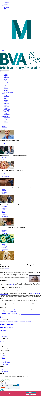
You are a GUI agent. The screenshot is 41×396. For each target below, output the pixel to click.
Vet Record (3, 143)
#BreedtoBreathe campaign (11, 309)
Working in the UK (4, 192)
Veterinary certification (6, 106)
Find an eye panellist (4, 246)
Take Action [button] (3, 86)
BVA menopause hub (6, 103)
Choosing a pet (4, 363)
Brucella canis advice (6, 107)
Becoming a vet (5, 95)
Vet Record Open (6, 82)
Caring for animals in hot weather (6, 362)
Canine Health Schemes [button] (5, 116)
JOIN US (3, 50)
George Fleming (6, 6)
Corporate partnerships (6, 2)
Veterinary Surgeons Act (7, 109)
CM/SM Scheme (6, 120)
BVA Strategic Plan (6, 4)
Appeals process (6, 122)
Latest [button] (2, 83)
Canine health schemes (5, 364)
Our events (3, 358)
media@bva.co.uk (4, 336)
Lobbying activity (6, 90)
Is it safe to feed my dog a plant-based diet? (7, 324)
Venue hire (3, 368)
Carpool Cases (5, 98)
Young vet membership (6, 77)
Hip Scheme (3, 244)
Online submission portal (5, 249)
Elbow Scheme (5, 118)
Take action (5, 87)
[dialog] (20, 393)
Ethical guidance (6, 100)
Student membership (4, 127)
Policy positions (6, 88)
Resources (3, 232)
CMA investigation (6, 108)
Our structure (5, 1)
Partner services (5, 75)
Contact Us (3, 9)
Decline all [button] (31, 394)
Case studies (5, 113)
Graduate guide (5, 101)
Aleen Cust (5, 8)
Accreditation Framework (7, 114)
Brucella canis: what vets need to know (6, 327)
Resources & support (6, 99)
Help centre (5, 123)
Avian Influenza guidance (5, 213)
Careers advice (5, 94)
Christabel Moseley (6, 268)
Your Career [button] (3, 93)
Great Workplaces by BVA (7, 111)
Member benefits (6, 74)
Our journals (5, 79)
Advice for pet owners (5, 216)
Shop (2, 369)
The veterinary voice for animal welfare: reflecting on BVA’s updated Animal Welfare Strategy (15, 321)
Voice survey (3, 173)
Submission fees (6, 121)
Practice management (4, 208)
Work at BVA (3, 357)
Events (3, 159)
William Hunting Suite (6, 7)
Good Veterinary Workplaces (5, 176)
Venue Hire (3, 5)
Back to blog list (3, 262)
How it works (3, 229)
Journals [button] (3, 78)
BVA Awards (3, 129)
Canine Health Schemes (7, 117)
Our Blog (5, 85)
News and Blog (4, 157)
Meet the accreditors (6, 115)
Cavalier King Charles (11, 284)
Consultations (5, 89)
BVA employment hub (6, 104)
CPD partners (5, 97)
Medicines (5, 102)
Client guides (5, 105)
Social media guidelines (5, 371)
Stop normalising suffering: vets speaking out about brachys (9, 313)
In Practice (5, 80)
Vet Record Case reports (7, 81)
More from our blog (3, 330)
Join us (4, 73)
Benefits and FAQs (4, 230)
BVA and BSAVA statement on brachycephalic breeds (9, 311)
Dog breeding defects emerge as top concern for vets (8, 312)
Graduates (5, 76)
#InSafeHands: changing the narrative (8, 92)
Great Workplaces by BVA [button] (5, 110)
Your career (3, 189)
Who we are (3, 355)
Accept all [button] (30, 392)
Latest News (5, 84)
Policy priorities (4, 175)
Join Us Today (2, 341)
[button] (15, 394)
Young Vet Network (6, 96)
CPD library (3, 211)
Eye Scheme (5, 119)
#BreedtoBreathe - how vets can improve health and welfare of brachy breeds (13, 344)
